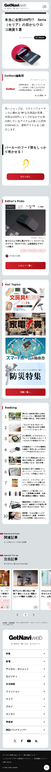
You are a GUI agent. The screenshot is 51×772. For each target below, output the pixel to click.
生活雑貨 (12, 622)
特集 (8, 653)
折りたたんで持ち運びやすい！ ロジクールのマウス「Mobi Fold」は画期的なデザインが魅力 (24, 244)
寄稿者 (9, 722)
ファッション (13, 691)
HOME (5, 622)
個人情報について (29, 755)
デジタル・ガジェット (38, 238)
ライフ (8, 588)
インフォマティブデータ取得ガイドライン (17, 758)
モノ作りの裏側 (30, 207)
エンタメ (10, 714)
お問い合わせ (7, 762)
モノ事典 (41, 207)
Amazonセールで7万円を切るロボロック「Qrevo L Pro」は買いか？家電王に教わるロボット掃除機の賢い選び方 (25, 594)
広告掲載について (40, 758)
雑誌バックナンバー (16, 730)
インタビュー (20, 207)
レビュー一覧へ (25, 265)
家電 (36, 588)
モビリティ (11, 676)
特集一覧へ (26, 392)
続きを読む (26, 177)
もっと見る (40, 95)
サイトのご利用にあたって (11, 755)
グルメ (9, 706)
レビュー (10, 207)
